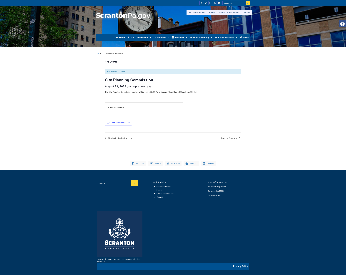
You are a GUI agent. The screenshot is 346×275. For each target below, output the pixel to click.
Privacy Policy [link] (240, 266)
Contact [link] (246, 13)
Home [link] (122, 37)
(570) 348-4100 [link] (213, 195)
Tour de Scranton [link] (229, 138)
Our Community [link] (201, 37)
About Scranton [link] (226, 37)
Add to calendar (119, 122)
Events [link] (212, 13)
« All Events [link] (111, 61)
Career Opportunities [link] (229, 13)
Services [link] (161, 37)
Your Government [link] (139, 37)
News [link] (246, 37)
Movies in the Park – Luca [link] (119, 138)
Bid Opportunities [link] (197, 13)
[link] (342, 23)
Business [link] (179, 37)
